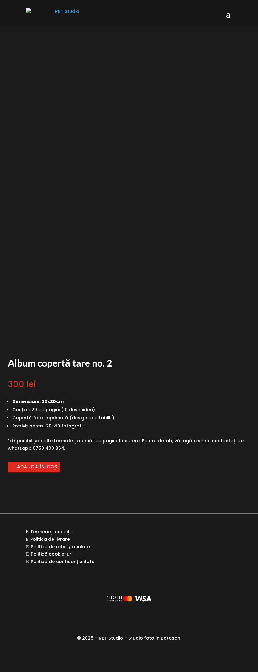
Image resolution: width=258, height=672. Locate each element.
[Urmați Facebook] (110, 657)
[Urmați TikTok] (148, 657)
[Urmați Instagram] (123, 657)
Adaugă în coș (37, 467)
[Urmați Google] (135, 657)
